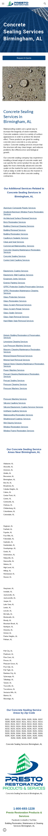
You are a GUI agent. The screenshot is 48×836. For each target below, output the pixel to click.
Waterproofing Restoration (14, 415)
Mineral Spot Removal (13, 360)
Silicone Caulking (10, 403)
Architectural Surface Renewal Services (20, 218)
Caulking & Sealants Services (15, 238)
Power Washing (10, 370)
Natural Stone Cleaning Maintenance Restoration (24, 364)
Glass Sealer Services (12, 313)
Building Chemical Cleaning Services (18, 226)
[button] (3, 3)
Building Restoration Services (15, 234)
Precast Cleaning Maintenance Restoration (21, 374)
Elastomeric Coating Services (15, 271)
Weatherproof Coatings (13, 419)
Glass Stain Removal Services (16, 317)
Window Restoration (12, 427)
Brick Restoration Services (14, 222)
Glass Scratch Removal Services (17, 305)
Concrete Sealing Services (14, 256)
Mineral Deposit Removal (14, 356)
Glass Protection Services (14, 297)
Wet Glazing (8, 423)
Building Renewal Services (14, 230)
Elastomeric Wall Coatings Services (18, 275)
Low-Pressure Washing (13, 346)
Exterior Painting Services (14, 283)
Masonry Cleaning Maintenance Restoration (22, 349)
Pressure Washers (11, 388)
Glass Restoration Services (14, 301)
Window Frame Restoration (15, 431)
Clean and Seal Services (13, 242)
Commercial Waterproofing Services (18, 246)
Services (24, 342)
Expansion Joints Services (14, 279)
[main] (24, 30)
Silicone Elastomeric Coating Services (19, 407)
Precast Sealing (10, 381)
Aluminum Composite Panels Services (19, 208)
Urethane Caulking (11, 411)
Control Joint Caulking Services (16, 260)
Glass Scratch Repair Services (16, 309)
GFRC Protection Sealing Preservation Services (23, 287)
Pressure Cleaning (11, 384)
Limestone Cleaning (11, 342)
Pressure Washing (11, 399)
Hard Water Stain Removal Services (18, 321)
